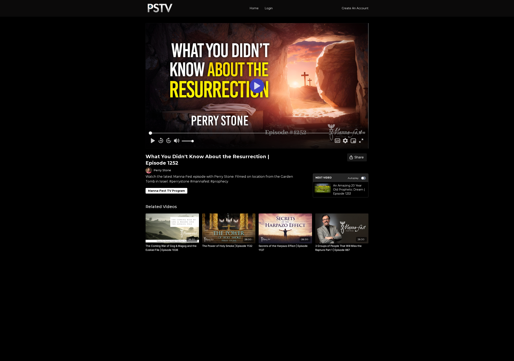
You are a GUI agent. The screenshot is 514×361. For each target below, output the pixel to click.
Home (254, 8)
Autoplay (353, 177)
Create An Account (355, 8)
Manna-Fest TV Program (166, 191)
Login (269, 8)
